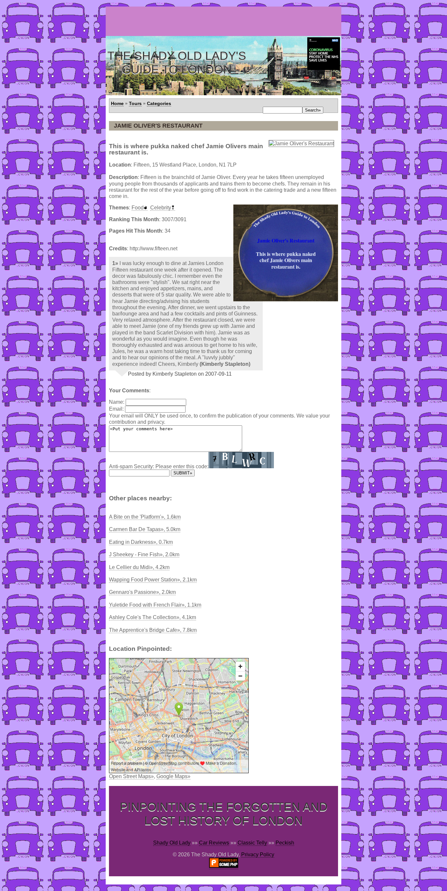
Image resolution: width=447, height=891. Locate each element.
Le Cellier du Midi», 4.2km (139, 567)
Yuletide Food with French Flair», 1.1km (155, 605)
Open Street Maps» (131, 776)
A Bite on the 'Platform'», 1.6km (145, 517)
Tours (135, 103)
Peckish (285, 843)
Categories (159, 103)
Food (138, 207)
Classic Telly (252, 843)
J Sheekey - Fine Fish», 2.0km (144, 554)
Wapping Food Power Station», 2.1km (153, 579)
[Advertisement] (225, 21)
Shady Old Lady (171, 843)
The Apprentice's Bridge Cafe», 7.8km (153, 630)
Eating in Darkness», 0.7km (141, 542)
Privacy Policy (257, 854)
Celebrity (160, 207)
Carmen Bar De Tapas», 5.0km (144, 529)
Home (117, 103)
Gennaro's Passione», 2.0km (142, 592)
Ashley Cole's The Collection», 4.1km (152, 617)
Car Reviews (214, 843)
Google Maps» (173, 776)
